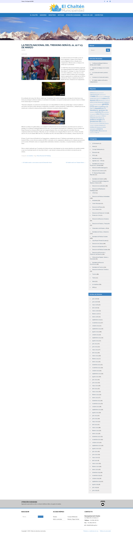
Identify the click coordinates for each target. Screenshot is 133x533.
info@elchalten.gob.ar (92, 525)
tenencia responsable (96, 130)
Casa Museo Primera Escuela (99, 240)
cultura (105, 98)
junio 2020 (95, 454)
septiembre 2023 (96, 337)
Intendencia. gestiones (99, 110)
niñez (99, 114)
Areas (93, 146)
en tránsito (107, 100)
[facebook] (104, 1)
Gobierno (43, 15)
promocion (95, 121)
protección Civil (104, 123)
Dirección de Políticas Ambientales (101, 196)
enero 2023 (95, 361)
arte (97, 92)
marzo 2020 (95, 463)
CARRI (94, 96)
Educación (95, 152)
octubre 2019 (95, 478)
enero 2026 (95, 316)
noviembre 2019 (96, 475)
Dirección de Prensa (97, 207)
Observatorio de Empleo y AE (99, 228)
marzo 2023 (95, 355)
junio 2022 (95, 382)
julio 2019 (94, 487)
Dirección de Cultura (97, 243)
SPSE (93, 287)
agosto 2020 (95, 448)
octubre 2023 (95, 334)
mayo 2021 (95, 421)
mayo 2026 (95, 304)
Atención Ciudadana (73, 15)
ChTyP (93, 193)
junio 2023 (95, 346)
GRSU (92, 108)
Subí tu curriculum (57, 519)
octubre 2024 (95, 325)
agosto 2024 (95, 331)
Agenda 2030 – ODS (97, 160)
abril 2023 (94, 352)
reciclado (92, 125)
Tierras (94, 277)
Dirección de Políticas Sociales (100, 249)
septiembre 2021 (96, 409)
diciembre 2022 (96, 364)
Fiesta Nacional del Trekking (44, 155)
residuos (93, 127)
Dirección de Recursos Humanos (100, 219)
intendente (92, 112)
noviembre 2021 (96, 403)
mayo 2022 (95, 385)
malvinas (99, 112)
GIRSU (97, 106)
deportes (94, 100)
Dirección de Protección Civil (99, 213)
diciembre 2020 (96, 436)
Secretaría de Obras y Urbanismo (100, 232)
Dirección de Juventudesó (98, 186)
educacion (101, 100)
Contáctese (99, 15)
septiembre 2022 (96, 373)
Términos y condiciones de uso (90, 531)
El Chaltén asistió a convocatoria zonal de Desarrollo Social (36, 162)
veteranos (92, 132)
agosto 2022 (95, 376)
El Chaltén (34, 15)
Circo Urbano (95, 209)
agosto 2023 (95, 340)
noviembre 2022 (96, 367)
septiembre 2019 (96, 481)
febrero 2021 (95, 430)
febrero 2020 (95, 466)
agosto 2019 (95, 484)
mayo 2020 (95, 457)
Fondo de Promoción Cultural (96, 104)
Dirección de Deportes (98, 246)
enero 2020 (95, 469)
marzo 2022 (95, 391)
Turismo (94, 274)
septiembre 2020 (96, 445)
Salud (93, 281)
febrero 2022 (95, 394)
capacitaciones (102, 94)
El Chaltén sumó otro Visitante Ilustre (75, 162)
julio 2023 (94, 343)
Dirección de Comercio (98, 170)
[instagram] (110, 1)
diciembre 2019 (96, 472)
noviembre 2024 (96, 322)
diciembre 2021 (96, 400)
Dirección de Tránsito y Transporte (101, 223)
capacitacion (94, 94)
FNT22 (94, 155)
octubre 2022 (95, 370)
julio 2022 (94, 379)
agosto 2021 (95, 412)
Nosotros (52, 15)
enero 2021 (95, 433)
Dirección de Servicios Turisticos (100, 269)
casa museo (101, 96)
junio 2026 (95, 301)
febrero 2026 (95, 313)
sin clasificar (30, 155)
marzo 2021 (95, 427)
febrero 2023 (95, 358)
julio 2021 (94, 415)
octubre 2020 (95, 442)
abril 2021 (94, 424)
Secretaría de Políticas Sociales (100, 236)
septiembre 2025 (96, 319)
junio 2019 (94, 490)
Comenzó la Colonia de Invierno (100, 77)
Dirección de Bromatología (99, 167)
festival (92, 102)
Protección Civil (96, 215)
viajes (97, 132)
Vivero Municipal (96, 203)
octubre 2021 (95, 406)
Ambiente (94, 200)
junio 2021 (94, 418)
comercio (99, 98)
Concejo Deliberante (97, 149)
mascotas (93, 114)
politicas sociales (97, 119)
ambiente (93, 92)
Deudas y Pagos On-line (73, 519)
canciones (101, 92)
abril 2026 (94, 307)
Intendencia (100, 108)
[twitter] (107, 1)
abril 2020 (94, 460)
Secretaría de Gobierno (98, 179)
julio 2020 (94, 451)
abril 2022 (94, 388)
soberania (100, 127)
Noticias (61, 15)
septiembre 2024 (96, 328)
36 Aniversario (95, 143)
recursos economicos (100, 125)
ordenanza (101, 117)
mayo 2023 (95, 349)
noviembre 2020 (96, 439)
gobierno (104, 106)
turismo (104, 131)
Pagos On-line (88, 15)
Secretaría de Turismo (97, 267)
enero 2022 (95, 397)
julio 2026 (94, 298)
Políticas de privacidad (105, 531)
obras (104, 114)
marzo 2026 (95, 310)
